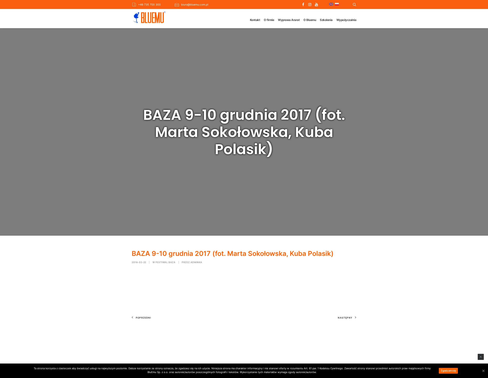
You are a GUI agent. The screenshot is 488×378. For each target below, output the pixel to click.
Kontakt (255, 20)
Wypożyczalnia (346, 20)
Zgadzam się (448, 370)
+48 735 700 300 (149, 4)
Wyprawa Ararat (289, 20)
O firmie (269, 20)
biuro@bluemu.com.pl (194, 4)
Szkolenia (326, 20)
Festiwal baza (166, 262)
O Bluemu (309, 20)
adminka (196, 262)
